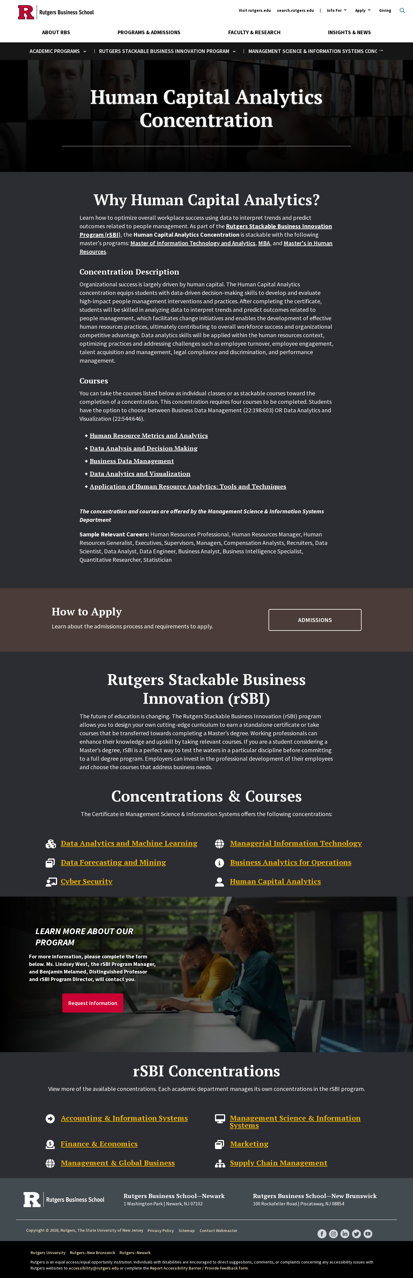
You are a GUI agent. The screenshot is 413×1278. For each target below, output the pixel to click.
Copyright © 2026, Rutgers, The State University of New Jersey (84, 1230)
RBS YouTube (367, 1227)
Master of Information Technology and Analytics (192, 243)
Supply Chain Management (278, 1163)
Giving (385, 10)
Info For (334, 10)
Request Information (92, 1003)
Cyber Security (86, 881)
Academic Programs (55, 51)
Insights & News (349, 32)
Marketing (249, 1143)
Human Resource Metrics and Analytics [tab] (149, 435)
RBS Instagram (333, 1227)
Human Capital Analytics (275, 881)
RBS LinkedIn (345, 1227)
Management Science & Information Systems (295, 1121)
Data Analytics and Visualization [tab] (140, 473)
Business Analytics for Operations (290, 862)
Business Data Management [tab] (132, 461)
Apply (360, 10)
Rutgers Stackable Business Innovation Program (164, 51)
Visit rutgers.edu (255, 10)
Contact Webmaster (218, 1230)
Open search (402, 10)
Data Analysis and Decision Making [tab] (143, 448)
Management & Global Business (118, 1163)
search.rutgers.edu (295, 10)
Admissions (315, 620)
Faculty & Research (254, 32)
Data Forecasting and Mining (113, 862)
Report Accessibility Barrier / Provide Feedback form (199, 1268)
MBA (264, 243)
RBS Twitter (356, 1227)
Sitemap (187, 1230)
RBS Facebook (322, 1227)
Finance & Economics (99, 1143)
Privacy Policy (161, 1230)
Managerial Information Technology (296, 843)
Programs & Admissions (149, 32)
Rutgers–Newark (135, 1252)
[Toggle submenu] (85, 51)
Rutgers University (48, 1252)
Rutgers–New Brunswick (92, 1252)
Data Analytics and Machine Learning (129, 843)
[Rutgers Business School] (56, 12)
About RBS (56, 32)
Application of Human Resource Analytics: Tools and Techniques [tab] (188, 486)
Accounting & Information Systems (124, 1118)
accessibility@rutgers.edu (94, 1268)
